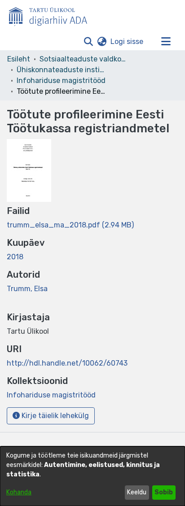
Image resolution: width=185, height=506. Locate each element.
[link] (70, 225)
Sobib (163, 492)
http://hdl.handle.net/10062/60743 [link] (67, 363)
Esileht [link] (18, 59)
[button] (88, 41)
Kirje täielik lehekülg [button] (54, 415)
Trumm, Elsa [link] (27, 288)
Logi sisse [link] (127, 41)
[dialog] (92, 476)
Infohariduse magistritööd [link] (61, 80)
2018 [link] (15, 257)
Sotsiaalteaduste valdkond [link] (84, 59)
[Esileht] (52, 15)
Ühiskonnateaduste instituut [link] (61, 69)
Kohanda (18, 492)
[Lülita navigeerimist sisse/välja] (165, 41)
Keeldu (136, 492)
